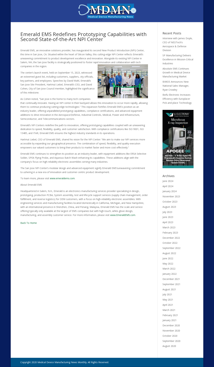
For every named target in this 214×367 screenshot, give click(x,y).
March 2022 (169, 268)
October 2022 (170, 242)
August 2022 (169, 253)
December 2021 (171, 279)
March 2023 (169, 227)
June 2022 (168, 258)
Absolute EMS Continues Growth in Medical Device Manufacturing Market (176, 72)
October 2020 (170, 335)
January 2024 (170, 191)
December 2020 (171, 325)
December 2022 (171, 237)
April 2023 (168, 222)
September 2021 (171, 284)
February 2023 (170, 232)
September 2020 (171, 341)
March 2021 (169, 310)
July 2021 (167, 294)
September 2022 (171, 248)
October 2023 (170, 201)
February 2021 (170, 315)
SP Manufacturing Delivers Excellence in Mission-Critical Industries (178, 59)
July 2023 (167, 212)
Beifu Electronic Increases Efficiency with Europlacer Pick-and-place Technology (177, 98)
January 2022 (170, 273)
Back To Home (28, 222)
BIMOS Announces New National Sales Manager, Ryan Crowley (176, 85)
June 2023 (168, 217)
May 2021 (168, 299)
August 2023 (169, 206)
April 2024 (168, 186)
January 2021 (170, 320)
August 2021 (169, 289)
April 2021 (168, 304)
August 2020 (169, 346)
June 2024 (168, 181)
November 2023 (171, 196)
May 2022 (168, 263)
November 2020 (171, 330)
